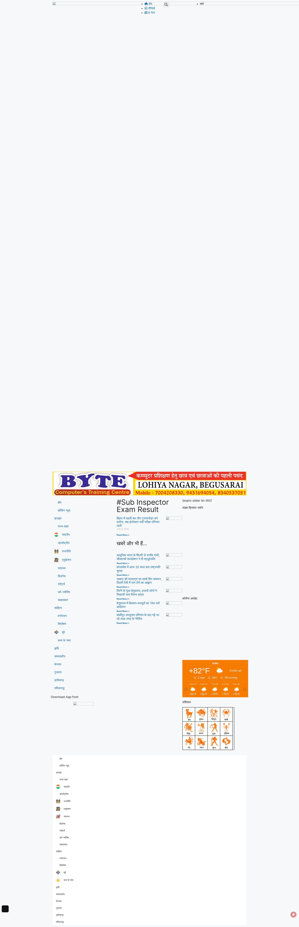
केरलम (57, 664)
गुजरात (58, 672)
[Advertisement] (149, 444)
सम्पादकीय (59, 656)
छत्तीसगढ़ (59, 680)
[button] (166, 4)
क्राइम (57, 518)
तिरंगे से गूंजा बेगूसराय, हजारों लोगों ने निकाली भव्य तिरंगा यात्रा (137, 592)
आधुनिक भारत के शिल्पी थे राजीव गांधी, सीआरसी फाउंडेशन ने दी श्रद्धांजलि (138, 557)
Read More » (123, 535)
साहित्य (58, 608)
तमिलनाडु (59, 688)
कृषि (56, 648)
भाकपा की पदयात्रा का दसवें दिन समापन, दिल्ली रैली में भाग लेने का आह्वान (139, 581)
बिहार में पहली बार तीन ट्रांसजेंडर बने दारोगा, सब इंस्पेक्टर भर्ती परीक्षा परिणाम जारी (138, 522)
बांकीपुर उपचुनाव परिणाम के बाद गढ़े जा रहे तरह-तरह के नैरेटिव (138, 617)
